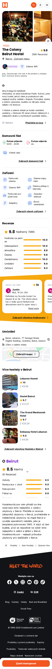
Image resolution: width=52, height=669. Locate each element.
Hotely (24, 602)
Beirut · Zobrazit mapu (18, 58)
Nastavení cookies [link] (33, 655)
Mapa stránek (16, 655)
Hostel (6, 46)
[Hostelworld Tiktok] (42, 582)
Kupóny (40, 642)
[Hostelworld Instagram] (23, 582)
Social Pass (26, 608)
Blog (7, 602)
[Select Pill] (33, 5)
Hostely (15, 602)
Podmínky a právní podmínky (21, 642)
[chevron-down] (27, 471)
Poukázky (11, 649)
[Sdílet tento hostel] (48, 41)
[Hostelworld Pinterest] (36, 582)
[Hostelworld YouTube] (29, 582)
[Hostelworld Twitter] (16, 582)
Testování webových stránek (31, 649)
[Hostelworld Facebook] (9, 582)
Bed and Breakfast (38, 602)
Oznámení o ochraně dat (26, 635)
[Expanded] (6, 545)
